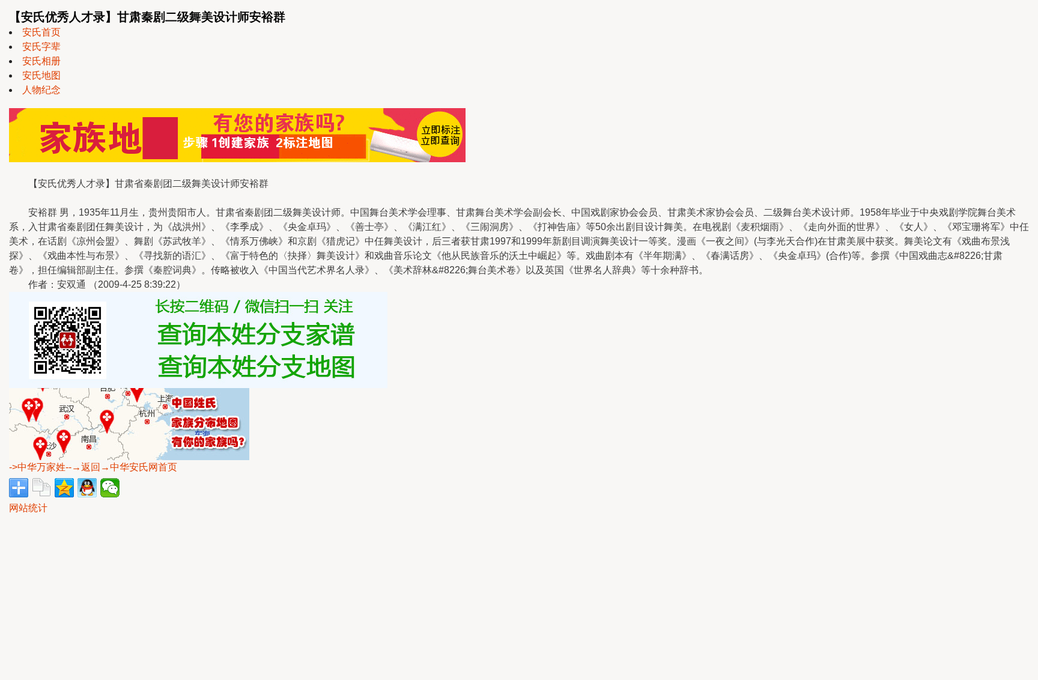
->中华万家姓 (37, 467)
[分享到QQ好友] (87, 487)
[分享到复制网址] (41, 487)
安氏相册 (41, 61)
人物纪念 (41, 90)
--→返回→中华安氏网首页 (121, 467)
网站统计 (28, 508)
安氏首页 (41, 32)
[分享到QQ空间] (64, 487)
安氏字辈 (41, 46)
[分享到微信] (110, 487)
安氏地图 (41, 75)
